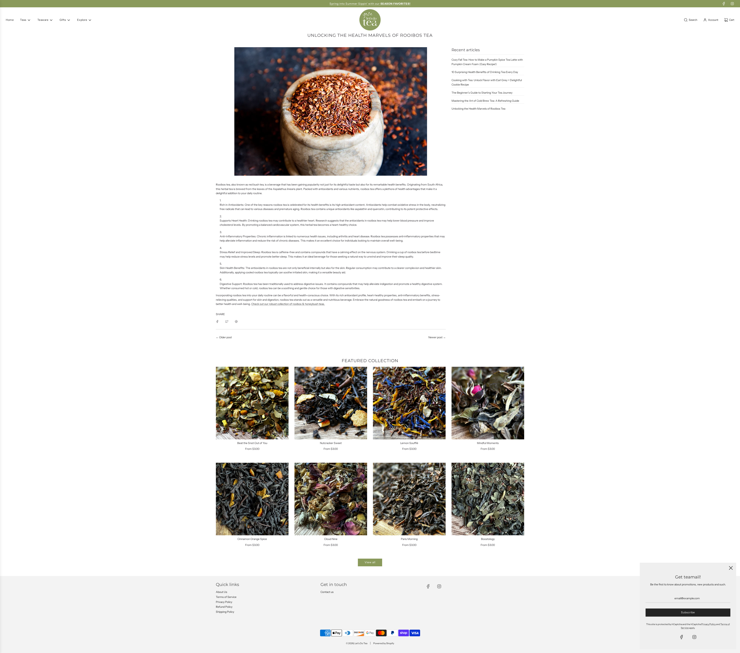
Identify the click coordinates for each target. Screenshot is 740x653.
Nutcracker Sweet (331, 443)
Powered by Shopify (383, 643)
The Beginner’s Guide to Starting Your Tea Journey (482, 92)
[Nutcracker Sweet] (330, 403)
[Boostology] (488, 499)
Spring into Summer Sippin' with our (370, 3)
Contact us (327, 592)
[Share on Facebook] (217, 321)
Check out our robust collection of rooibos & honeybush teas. (288, 304)
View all (370, 562)
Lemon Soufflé (409, 443)
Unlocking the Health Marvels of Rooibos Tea (478, 108)
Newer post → (437, 337)
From (252, 449)
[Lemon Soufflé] (409, 403)
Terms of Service (226, 597)
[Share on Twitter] (226, 321)
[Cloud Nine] (330, 499)
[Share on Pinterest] (236, 321)
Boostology (488, 539)
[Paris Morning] (409, 499)
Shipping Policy (225, 612)
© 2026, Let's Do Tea (356, 643)
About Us (221, 592)
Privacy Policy (224, 602)
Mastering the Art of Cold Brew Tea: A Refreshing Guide (485, 100)
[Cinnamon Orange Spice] (252, 499)
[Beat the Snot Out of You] (252, 403)
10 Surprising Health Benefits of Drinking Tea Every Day (485, 72)
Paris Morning (409, 539)
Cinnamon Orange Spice (252, 539)
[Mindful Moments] (488, 403)
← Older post (224, 337)
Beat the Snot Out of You (252, 443)
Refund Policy (224, 607)
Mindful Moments (488, 443)
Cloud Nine (330, 539)
